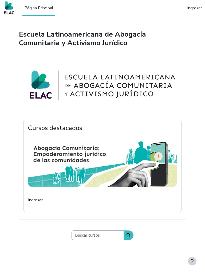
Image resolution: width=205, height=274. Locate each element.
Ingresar (194, 8)
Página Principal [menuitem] (39, 8)
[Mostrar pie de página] (192, 261)
